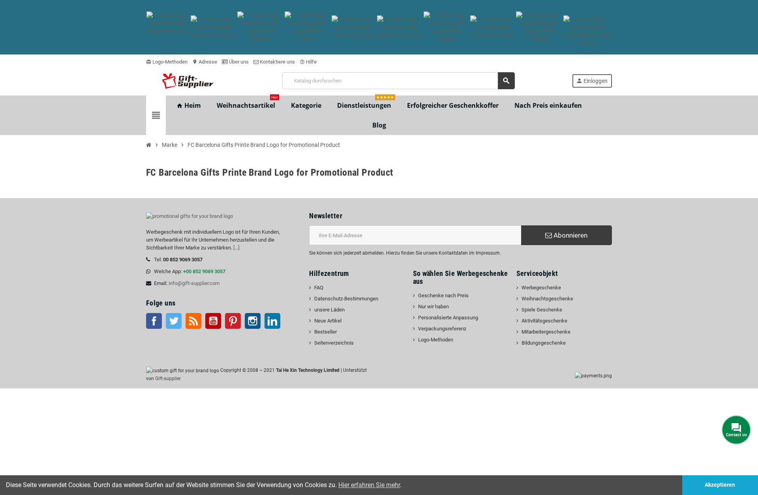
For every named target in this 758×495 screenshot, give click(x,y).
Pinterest (233, 321)
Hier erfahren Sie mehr (369, 485)
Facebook (154, 321)
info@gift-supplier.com (194, 283)
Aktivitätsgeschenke (544, 321)
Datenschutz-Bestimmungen (346, 299)
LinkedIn (272, 321)
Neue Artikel (327, 321)
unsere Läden (329, 310)
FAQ (318, 288)
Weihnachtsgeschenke (547, 299)
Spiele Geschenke (542, 310)
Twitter (174, 321)
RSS (193, 321)
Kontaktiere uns (277, 62)
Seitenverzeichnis (334, 343)
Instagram (253, 321)
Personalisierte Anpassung (448, 318)
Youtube (213, 321)
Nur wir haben (433, 306)
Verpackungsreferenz (442, 329)
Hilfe (308, 62)
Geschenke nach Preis (443, 295)
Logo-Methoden (167, 62)
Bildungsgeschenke (544, 343)
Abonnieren (569, 235)
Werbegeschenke (541, 288)
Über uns (238, 62)
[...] (236, 248)
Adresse (204, 62)
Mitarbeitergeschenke (546, 332)
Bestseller (325, 332)
